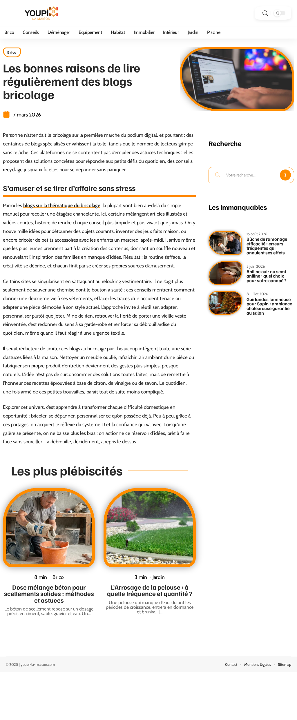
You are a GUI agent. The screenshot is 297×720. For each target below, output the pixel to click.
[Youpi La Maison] (42, 13)
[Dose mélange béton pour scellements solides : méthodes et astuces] (49, 527)
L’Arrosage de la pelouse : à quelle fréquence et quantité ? (149, 590)
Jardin (159, 577)
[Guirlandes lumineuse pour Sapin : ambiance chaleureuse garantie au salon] (225, 303)
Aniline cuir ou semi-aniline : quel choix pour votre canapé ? (267, 276)
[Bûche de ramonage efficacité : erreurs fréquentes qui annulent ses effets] (225, 243)
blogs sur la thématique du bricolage (61, 205)
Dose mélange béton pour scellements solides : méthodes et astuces (49, 593)
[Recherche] (265, 13)
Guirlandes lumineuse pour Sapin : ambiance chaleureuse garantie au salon (269, 306)
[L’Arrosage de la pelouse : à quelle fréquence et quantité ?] (149, 527)
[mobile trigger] (11, 13)
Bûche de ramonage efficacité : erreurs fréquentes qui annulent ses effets (267, 246)
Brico (12, 52)
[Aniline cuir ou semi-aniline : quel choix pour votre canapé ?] (225, 273)
